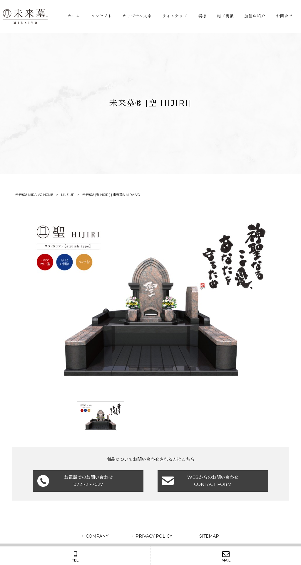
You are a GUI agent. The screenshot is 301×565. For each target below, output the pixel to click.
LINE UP (67, 195)
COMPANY (97, 536)
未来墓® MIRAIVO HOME (34, 195)
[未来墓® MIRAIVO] (25, 16)
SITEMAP (209, 536)
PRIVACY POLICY (154, 536)
